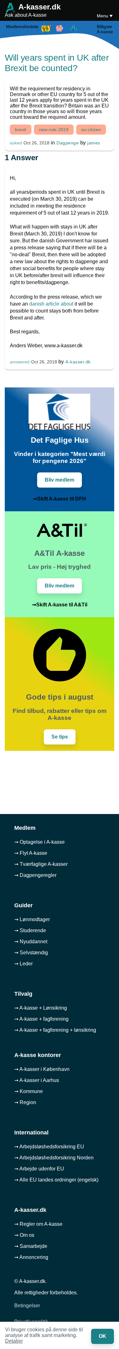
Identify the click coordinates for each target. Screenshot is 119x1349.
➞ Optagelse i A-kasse (39, 842)
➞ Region (25, 1102)
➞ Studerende (30, 930)
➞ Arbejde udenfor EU (39, 1168)
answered (20, 362)
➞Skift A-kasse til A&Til (59, 604)
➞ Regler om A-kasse (38, 1224)
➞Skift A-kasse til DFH (59, 498)
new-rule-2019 (54, 129)
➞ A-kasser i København (41, 1069)
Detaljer (14, 1341)
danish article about (51, 304)
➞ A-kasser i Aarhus (36, 1080)
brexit (20, 129)
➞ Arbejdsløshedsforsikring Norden (54, 1157)
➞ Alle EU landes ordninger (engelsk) (56, 1179)
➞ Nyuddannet (30, 941)
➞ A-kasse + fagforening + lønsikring (55, 1030)
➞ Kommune (28, 1091)
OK (102, 1336)
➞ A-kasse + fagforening (41, 1019)
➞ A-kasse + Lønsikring (40, 1008)
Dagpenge (67, 142)
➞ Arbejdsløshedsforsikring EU (49, 1146)
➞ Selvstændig (31, 952)
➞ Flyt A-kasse (30, 853)
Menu (103, 15)
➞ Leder (23, 963)
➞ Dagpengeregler (35, 875)
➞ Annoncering (31, 1257)
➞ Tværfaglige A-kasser (41, 864)
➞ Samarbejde (30, 1246)
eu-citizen (91, 129)
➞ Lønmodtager (32, 919)
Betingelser (27, 1305)
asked (16, 143)
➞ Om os (24, 1235)
